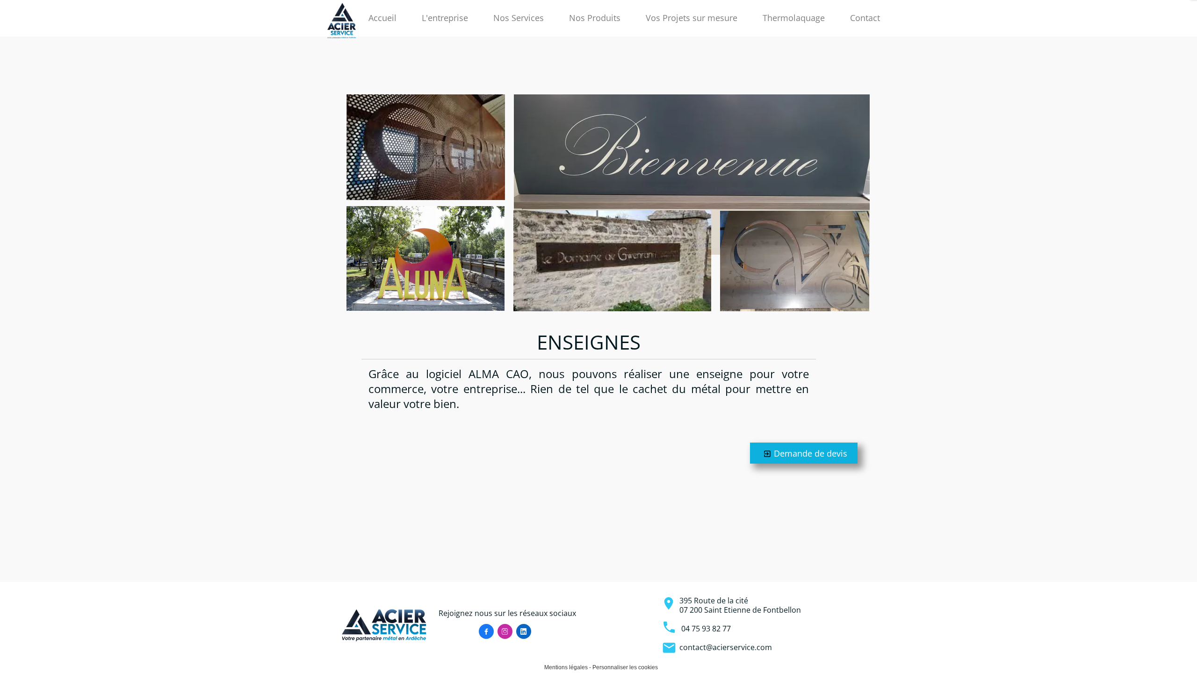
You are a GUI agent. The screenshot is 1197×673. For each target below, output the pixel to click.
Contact (865, 17)
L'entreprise (445, 17)
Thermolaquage (794, 17)
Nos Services (518, 17)
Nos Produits (594, 17)
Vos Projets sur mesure (691, 17)
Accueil (382, 17)
